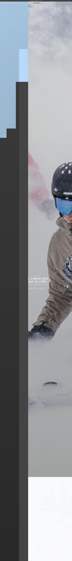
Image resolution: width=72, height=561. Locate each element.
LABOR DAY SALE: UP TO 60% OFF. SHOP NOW (36, 0)
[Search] (68, 3)
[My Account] (67, 3)
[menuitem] (3, 3)
